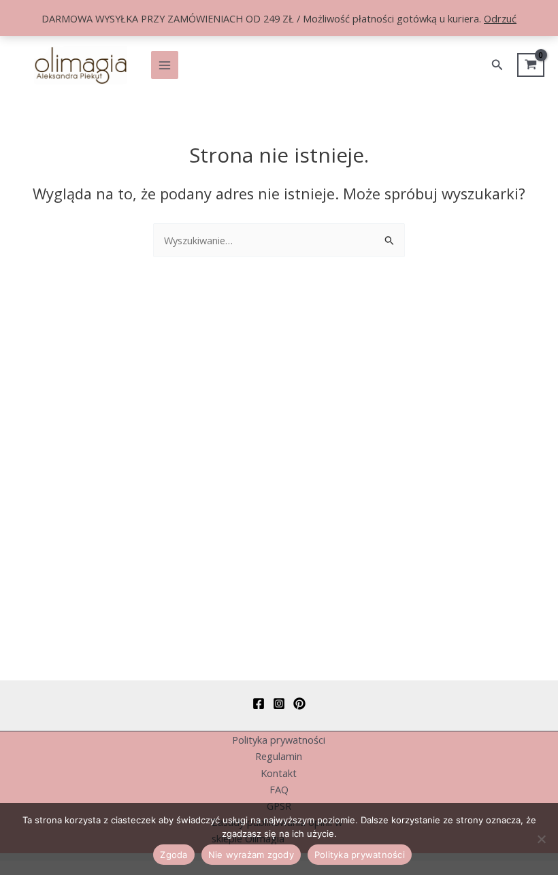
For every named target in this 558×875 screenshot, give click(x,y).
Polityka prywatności (278, 739)
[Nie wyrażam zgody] (541, 839)
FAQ (279, 789)
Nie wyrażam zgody (251, 854)
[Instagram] (279, 703)
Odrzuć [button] (500, 18)
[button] (497, 65)
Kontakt (279, 773)
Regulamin (278, 756)
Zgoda (173, 854)
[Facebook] (258, 703)
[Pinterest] (299, 703)
